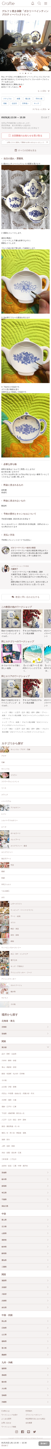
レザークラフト (16, 904)
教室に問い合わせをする (27, 597)
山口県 (4, 1335)
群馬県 (4, 1186)
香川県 (4, 1348)
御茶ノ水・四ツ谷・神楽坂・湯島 (14, 1133)
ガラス (13, 922)
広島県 (4, 1328)
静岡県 (4, 1253)
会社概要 (29, 1423)
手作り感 (39, 99)
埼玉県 (4, 1193)
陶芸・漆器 (15, 929)
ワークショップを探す (9, 1415)
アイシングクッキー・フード (21, 973)
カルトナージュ (16, 985)
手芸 (12, 865)
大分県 (4, 1388)
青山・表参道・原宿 (9, 1067)
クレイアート (15, 840)
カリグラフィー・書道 (19, 846)
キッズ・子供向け (17, 966)
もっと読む (42, 91)
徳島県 (4, 1341)
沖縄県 (4, 1402)
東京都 (4, 1047)
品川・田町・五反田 (9, 1054)
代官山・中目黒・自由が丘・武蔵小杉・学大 (18, 1093)
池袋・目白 (6, 1139)
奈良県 (4, 1307)
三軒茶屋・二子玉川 (9, 1159)
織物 (12, 941)
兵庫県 (4, 1301)
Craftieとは (5, 1411)
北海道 (4, 1027)
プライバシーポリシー (34, 1415)
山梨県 (4, 1233)
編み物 (13, 991)
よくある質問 (6, 1419)
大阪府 (4, 1294)
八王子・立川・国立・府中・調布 (14, 1120)
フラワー (14, 775)
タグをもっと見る (39, 109)
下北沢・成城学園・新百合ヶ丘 (13, 1113)
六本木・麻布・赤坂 (9, 1060)
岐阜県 (4, 1247)
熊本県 (4, 1382)
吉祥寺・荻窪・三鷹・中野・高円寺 (15, 1166)
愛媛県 (4, 1355)
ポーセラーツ (15, 833)
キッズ (36, 103)
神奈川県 (5, 1206)
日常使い (25, 103)
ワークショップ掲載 (8, 1427)
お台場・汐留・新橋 (9, 1087)
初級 (5, 103)
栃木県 (4, 1179)
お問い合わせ (6, 1423)
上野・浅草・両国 (8, 1146)
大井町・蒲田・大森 (9, 1100)
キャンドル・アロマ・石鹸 (20, 749)
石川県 (4, 1227)
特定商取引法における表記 (35, 1419)
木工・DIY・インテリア (19, 954)
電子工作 (14, 960)
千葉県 (4, 1199)
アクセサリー (15, 808)
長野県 (4, 1240)
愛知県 (4, 1260)
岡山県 (4, 1321)
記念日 (14, 103)
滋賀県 (4, 1280)
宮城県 (4, 1034)
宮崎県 (4, 1395)
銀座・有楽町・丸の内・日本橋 (13, 1074)
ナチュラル (7, 99)
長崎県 (4, 1375)
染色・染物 (15, 935)
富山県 (4, 1220)
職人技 (27, 99)
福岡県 (4, 1368)
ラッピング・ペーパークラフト (22, 910)
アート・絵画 (15, 916)
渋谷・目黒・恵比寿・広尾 (11, 1153)
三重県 (4, 1267)
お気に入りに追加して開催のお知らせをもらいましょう (27, 142)
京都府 (4, 1287)
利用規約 (29, 1411)
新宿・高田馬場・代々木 (11, 1126)
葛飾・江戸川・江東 (9, 1107)
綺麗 (18, 99)
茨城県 (4, 1173)
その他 (13, 1004)
